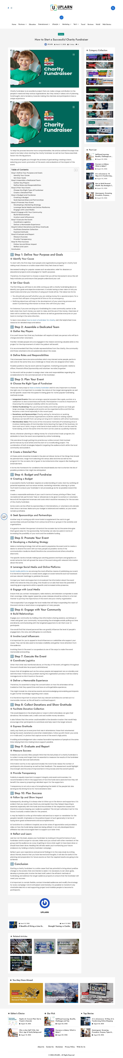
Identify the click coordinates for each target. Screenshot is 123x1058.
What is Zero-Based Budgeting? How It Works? (19, 962)
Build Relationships (22, 215)
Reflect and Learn (21, 247)
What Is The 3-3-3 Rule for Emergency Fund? (67, 944)
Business (22, 24)
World (98, 24)
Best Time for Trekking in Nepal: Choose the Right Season (61, 998)
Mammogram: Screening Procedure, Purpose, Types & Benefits (103, 195)
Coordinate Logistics (22, 222)
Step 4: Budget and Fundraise (23, 195)
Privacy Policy (70, 1047)
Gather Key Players (21, 183)
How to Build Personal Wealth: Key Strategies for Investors (20, 945)
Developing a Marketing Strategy (27, 205)
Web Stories (107, 24)
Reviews (90, 24)
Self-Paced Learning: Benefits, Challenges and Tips (103, 156)
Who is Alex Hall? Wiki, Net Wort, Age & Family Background (30, 1031)
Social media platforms (19, 571)
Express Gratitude (21, 232)
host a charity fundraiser (39, 388)
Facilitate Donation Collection (26, 229)
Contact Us (50, 1047)
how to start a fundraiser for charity (41, 320)
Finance (61, 34)
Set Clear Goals (20, 178)
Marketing (65, 24)
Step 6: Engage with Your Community (26, 212)
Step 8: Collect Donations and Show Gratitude (30, 227)
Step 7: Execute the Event (21, 220)
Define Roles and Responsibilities (27, 185)
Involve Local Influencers (24, 217)
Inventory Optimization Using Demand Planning (24, 998)
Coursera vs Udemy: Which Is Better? (102, 165)
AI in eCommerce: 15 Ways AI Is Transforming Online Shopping (103, 176)
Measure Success (21, 237)
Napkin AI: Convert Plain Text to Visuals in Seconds (30, 1020)
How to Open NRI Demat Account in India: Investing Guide (44, 945)
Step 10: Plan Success (20, 242)
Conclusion (15, 249)
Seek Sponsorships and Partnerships (29, 200)
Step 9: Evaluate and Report (22, 234)
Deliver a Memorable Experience (27, 224)
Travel (83, 24)
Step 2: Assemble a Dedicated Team (26, 180)
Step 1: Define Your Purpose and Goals (26, 173)
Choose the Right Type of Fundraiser (28, 190)
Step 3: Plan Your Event (20, 188)
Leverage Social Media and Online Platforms (32, 207)
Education (32, 24)
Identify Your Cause (22, 175)
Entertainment (43, 24)
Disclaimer (59, 1047)
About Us (41, 1047)
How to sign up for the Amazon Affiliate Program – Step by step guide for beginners (96, 1000)
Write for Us (81, 1047)
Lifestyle (55, 24)
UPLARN (50, 44)
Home (14, 24)
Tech (75, 24)
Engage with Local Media (24, 210)
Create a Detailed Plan (23, 192)
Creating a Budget (21, 197)
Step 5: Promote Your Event (22, 202)
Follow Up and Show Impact (25, 244)
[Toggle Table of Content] (75, 170)
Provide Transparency (23, 239)
